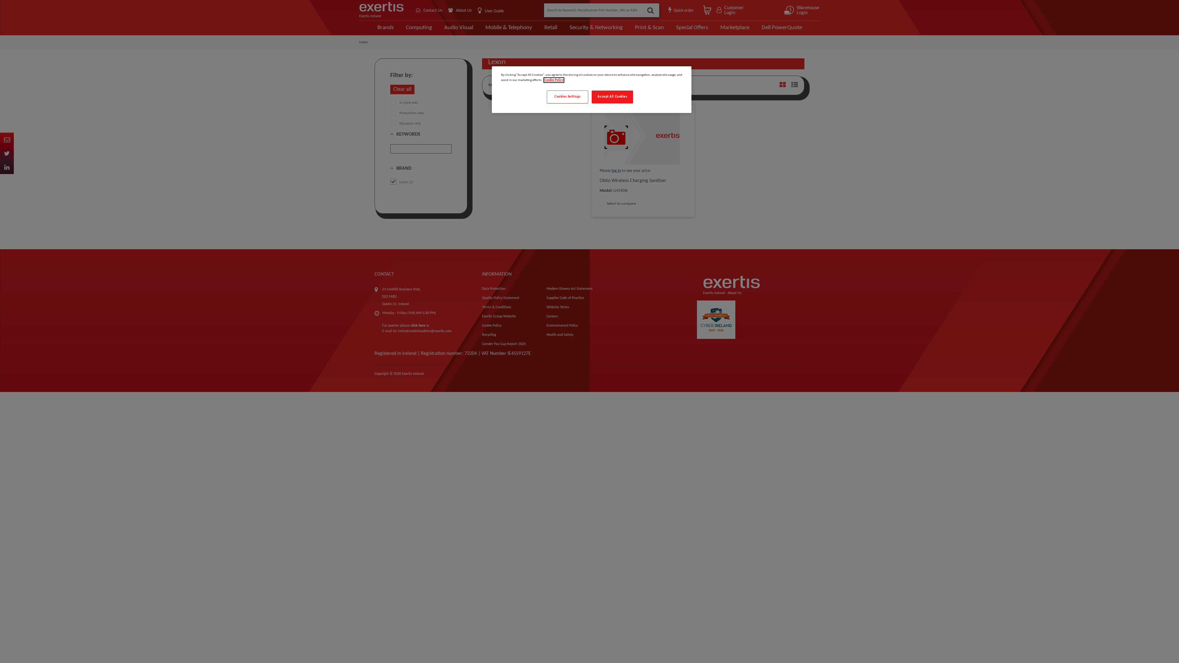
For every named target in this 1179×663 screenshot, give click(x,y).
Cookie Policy (553, 80)
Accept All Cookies (612, 97)
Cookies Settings (567, 97)
